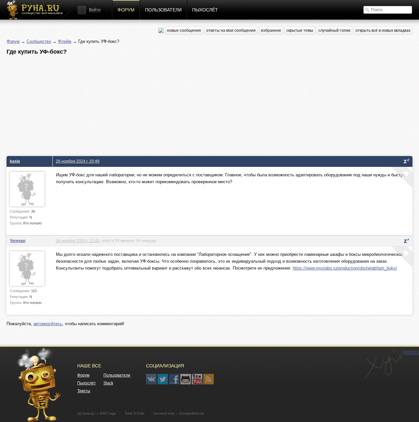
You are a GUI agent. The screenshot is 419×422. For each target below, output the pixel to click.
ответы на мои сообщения (231, 30)
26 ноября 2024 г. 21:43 (78, 240)
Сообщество (39, 41)
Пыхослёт (205, 9)
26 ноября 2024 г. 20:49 (78, 161)
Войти (94, 10)
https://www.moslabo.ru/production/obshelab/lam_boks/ (345, 268)
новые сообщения (184, 30)
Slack (108, 383)
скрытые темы (299, 30)
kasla (15, 161)
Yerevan (17, 240)
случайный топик (334, 30)
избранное (271, 30)
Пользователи (163, 9)
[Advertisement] (203, 103)
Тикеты (83, 391)
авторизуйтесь (47, 323)
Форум (126, 9)
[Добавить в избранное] (401, 177)
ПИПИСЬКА (383, 364)
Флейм (64, 41)
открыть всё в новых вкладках (382, 30)
